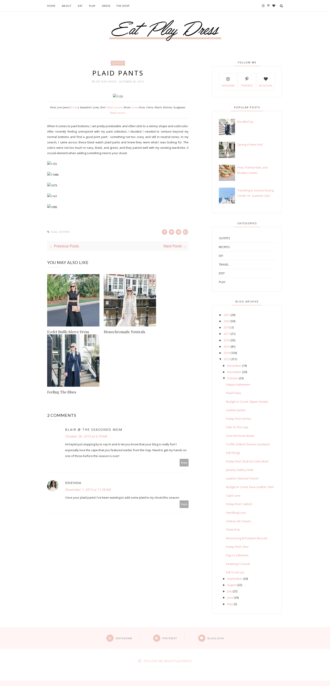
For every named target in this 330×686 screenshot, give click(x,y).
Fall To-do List (235, 572)
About (67, 5)
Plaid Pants (233, 393)
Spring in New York (250, 144)
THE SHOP (123, 5)
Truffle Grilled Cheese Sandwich (248, 444)
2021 (227, 315)
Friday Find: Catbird (239, 504)
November (234, 372)
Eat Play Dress (106, 81)
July (229, 591)
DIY (221, 256)
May (230, 604)
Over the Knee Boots (240, 436)
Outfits (117, 63)
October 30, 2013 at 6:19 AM (86, 436)
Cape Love (233, 495)
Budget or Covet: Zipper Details (247, 402)
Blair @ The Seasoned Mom (93, 429)
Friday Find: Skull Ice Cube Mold (247, 461)
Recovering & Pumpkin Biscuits (247, 538)
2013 (227, 359)
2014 (227, 353)
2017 (227, 334)
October (232, 378)
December (234, 366)
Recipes (224, 247)
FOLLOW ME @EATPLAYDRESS (167, 661)
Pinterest (247, 85)
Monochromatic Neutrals (124, 331)
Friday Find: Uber (237, 547)
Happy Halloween (238, 384)
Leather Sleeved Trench (242, 478)
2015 (227, 346)
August (232, 585)
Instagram (228, 85)
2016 (227, 340)
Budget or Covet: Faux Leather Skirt (250, 487)
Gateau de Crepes (238, 521)
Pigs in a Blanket (237, 555)
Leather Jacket (235, 410)
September (234, 579)
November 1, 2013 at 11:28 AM (88, 489)
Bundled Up (245, 122)
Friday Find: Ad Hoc (238, 419)
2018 (227, 327)
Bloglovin (265, 85)
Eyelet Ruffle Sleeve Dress (68, 331)
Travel (224, 264)
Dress (106, 5)
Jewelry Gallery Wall (239, 470)
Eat (80, 5)
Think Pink (233, 530)
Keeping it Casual (238, 564)
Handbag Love (236, 513)
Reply (184, 462)
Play (92, 5)
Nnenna (73, 483)
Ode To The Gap (237, 427)
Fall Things (233, 453)
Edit (222, 273)
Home (51, 5)
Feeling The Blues (61, 392)
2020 (227, 321)
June (230, 597)
